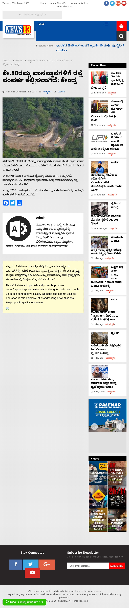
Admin (61, 92)
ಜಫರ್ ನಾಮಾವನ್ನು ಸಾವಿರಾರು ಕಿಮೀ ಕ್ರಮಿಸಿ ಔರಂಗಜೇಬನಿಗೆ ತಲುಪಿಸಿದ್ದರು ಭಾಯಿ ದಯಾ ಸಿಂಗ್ (106, 176)
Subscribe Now (64, 7)
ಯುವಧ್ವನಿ (112, 195)
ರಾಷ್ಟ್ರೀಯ (47, 92)
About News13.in (58, 3)
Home (43, 3)
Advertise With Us (80, 3)
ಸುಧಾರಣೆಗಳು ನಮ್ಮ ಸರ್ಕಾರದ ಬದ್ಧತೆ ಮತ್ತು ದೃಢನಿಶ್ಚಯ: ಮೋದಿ (103, 383)
